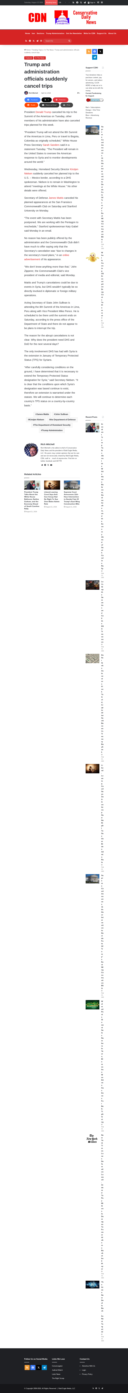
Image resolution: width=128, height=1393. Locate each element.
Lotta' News (56, 1374)
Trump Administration (55, 33)
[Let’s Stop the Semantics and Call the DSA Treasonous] (92, 585)
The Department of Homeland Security (52, 425)
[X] (48, 465)
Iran (33, 33)
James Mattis (56, 197)
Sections (40, 33)
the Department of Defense (63, 420)
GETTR (59, 461)
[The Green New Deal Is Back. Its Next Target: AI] (92, 1284)
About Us (112, 33)
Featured (29, 58)
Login (84, 1370)
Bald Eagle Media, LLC (66, 1388)
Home (27, 33)
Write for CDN (89, 33)
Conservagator (57, 1366)
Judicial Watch (57, 1370)
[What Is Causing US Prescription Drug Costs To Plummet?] (92, 257)
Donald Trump (43, 112)
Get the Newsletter (74, 33)
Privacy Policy (87, 1374)
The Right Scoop (58, 1378)
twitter (43, 461)
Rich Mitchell (33, 93)
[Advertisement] (95, 372)
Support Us (101, 33)
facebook (49, 461)
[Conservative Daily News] (64, 17)
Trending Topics (37, 50)
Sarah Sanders (51, 145)
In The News (49, 50)
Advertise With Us (88, 1366)
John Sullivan (61, 414)
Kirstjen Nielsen (36, 420)
